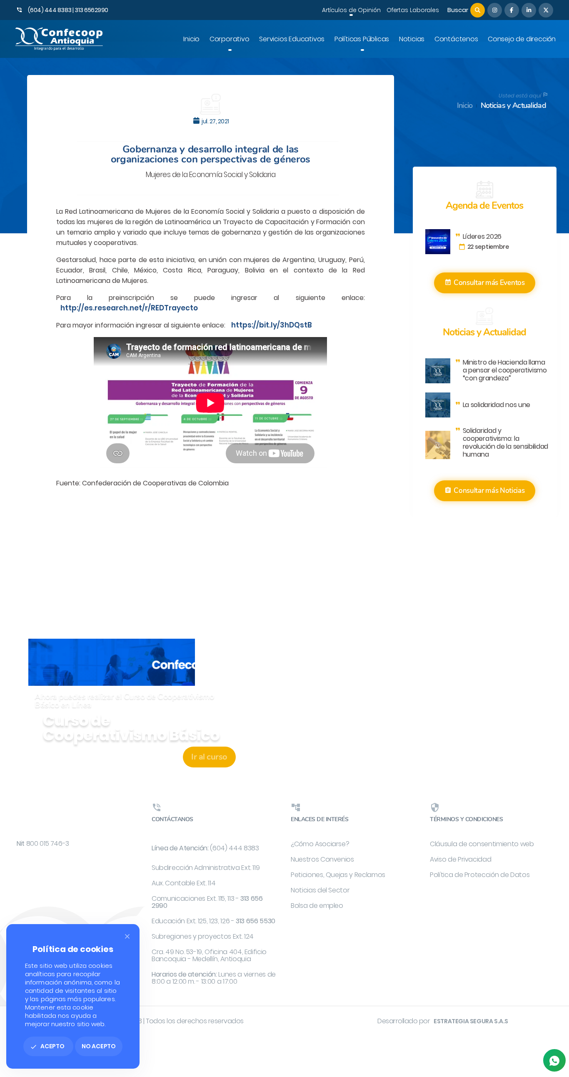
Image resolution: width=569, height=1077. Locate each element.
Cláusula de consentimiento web (482, 843)
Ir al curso (209, 756)
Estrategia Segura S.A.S (471, 1021)
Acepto (47, 1046)
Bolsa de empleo (317, 905)
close (127, 936)
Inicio (465, 105)
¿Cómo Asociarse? (320, 843)
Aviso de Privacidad (460, 859)
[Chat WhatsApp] (554, 1060)
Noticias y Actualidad (513, 105)
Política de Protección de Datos (479, 874)
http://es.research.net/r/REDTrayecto (129, 308)
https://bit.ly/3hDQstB (271, 325)
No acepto (99, 1046)
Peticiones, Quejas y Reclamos (338, 874)
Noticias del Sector (320, 890)
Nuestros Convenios (322, 859)
